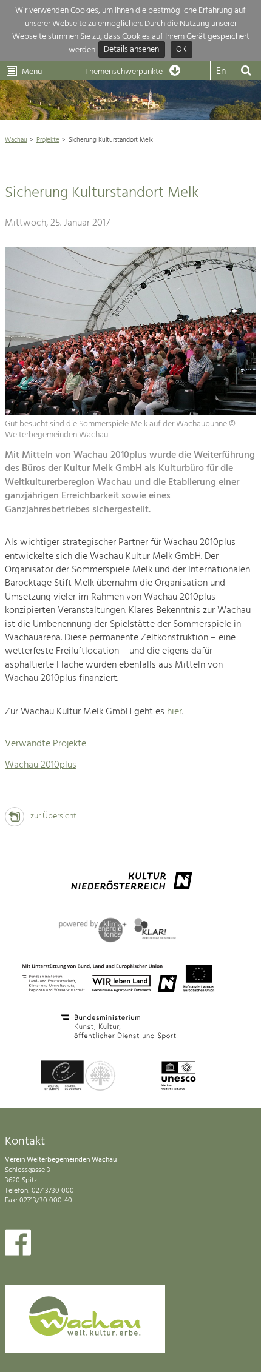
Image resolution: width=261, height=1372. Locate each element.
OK (181, 50)
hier (174, 712)
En (221, 71)
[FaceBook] (18, 1245)
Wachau (16, 140)
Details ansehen (131, 50)
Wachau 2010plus (40, 765)
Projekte (47, 140)
